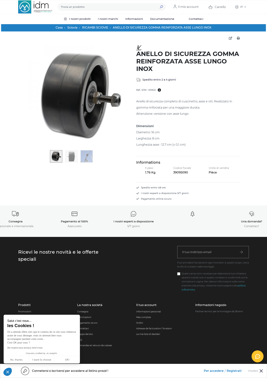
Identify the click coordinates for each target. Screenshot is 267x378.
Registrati (234, 371)
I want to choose (41, 359)
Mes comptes (143, 317)
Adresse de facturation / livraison (154, 328)
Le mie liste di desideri (148, 334)
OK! (67, 359)
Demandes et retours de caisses (94, 345)
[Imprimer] (238, 38)
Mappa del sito (85, 334)
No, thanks (16, 359)
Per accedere (214, 371)
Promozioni (24, 311)
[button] (7, 371)
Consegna (82, 311)
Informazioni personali (148, 311)
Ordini (139, 322)
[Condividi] (230, 38)
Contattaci (83, 328)
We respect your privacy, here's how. (25, 348)
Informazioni (84, 317)
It (241, 7)
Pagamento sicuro (87, 322)
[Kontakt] (258, 356)
